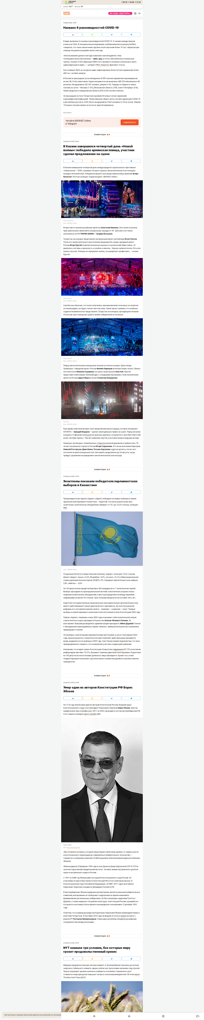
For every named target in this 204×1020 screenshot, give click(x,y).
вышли (88, 435)
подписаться (129, 122)
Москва (77, 6)
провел (124, 916)
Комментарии (102, 134)
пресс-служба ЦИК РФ (73, 847)
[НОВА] (119, 13)
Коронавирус (67, 112)
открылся (101, 443)
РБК (65, 508)
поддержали (118, 649)
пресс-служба (90, 714)
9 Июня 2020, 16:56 (69, 23)
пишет (137, 974)
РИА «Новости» (102, 65)
